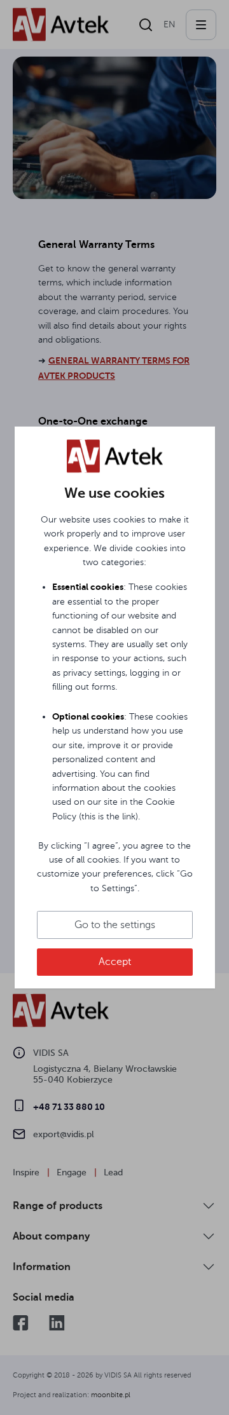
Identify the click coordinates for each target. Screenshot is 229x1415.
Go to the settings (114, 925)
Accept (115, 961)
